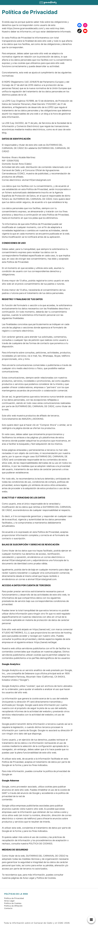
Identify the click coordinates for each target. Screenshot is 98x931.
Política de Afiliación (13, 906)
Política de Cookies (12, 903)
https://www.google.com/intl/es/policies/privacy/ (37, 774)
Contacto (8, 908)
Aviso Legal (9, 901)
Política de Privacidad (14, 898)
